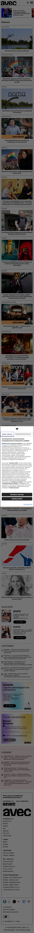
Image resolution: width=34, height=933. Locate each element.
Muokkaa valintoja (17, 495)
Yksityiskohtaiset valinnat (22, 434)
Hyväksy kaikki (17, 499)
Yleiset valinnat (7, 434)
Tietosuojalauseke (27, 504)
